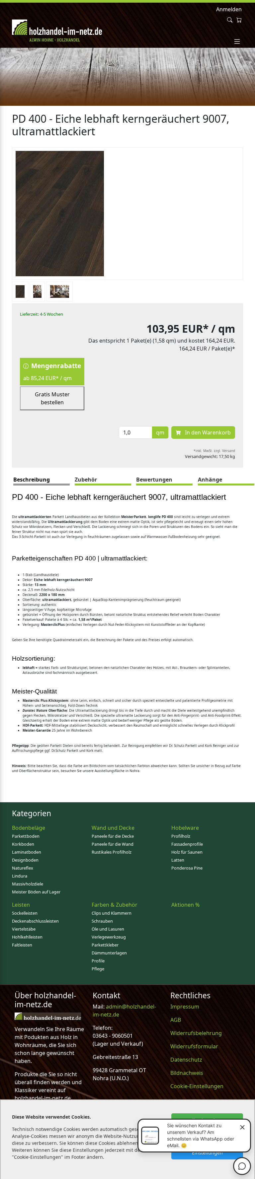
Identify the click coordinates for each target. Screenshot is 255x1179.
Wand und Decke (113, 827)
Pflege (98, 969)
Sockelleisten (25, 913)
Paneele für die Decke (113, 836)
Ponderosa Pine (187, 868)
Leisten (21, 904)
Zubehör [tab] (86, 479)
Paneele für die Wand (112, 844)
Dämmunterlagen (109, 953)
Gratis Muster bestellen (52, 398)
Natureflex (22, 868)
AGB (175, 1019)
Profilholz (180, 836)
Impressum (184, 1006)
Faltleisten (22, 945)
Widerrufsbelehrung (196, 1033)
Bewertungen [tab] (154, 479)
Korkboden (23, 844)
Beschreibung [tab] (31, 479)
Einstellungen (207, 1152)
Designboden (25, 860)
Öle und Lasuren (108, 929)
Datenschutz (186, 1059)
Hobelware (185, 827)
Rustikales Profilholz (111, 852)
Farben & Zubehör (114, 904)
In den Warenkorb (207, 432)
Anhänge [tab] (210, 479)
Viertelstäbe (24, 929)
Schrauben (102, 921)
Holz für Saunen (187, 852)
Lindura (19, 876)
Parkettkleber (105, 945)
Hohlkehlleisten (27, 937)
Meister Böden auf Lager (36, 892)
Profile (98, 961)
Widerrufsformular (194, 1046)
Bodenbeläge (28, 827)
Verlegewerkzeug (109, 937)
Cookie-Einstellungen (196, 1086)
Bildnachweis (186, 1073)
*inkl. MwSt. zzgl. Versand (214, 450)
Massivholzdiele (27, 884)
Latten (177, 860)
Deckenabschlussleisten (35, 921)
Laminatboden (26, 852)
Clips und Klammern (111, 913)
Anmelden (229, 9)
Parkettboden (26, 836)
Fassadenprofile (187, 844)
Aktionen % (185, 904)
